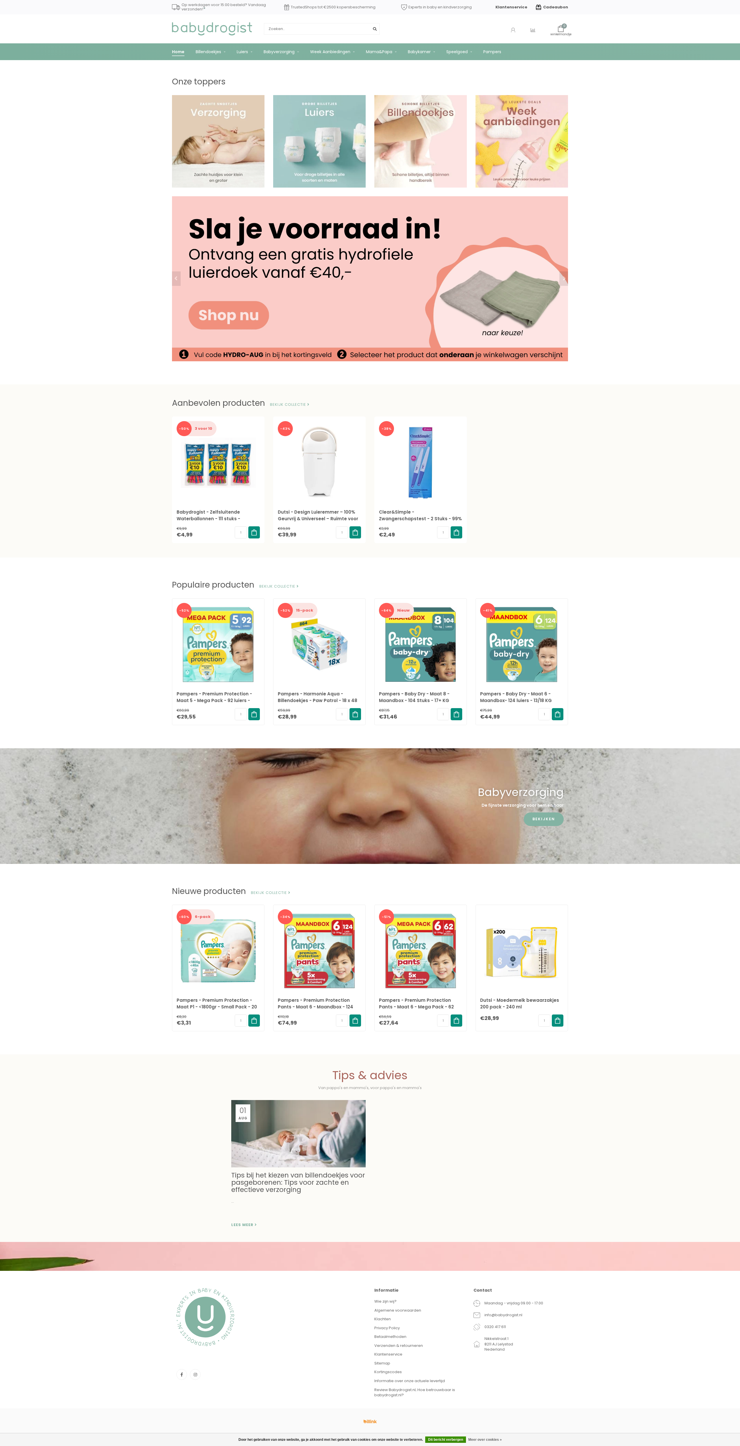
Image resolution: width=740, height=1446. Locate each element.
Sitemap (382, 1363)
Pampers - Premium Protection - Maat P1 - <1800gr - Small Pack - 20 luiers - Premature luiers (217, 1007)
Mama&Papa (379, 52)
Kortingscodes (388, 1372)
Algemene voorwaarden (397, 1310)
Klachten (382, 1319)
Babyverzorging (279, 52)
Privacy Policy (387, 1328)
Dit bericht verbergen (445, 1440)
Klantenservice (511, 7)
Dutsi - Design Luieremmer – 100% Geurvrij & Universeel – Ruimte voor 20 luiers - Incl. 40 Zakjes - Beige (318, 518)
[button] (176, 278)
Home (178, 52)
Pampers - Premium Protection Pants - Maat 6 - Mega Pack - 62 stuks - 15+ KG (416, 1007)
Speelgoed (457, 52)
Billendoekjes (208, 52)
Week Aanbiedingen (330, 52)
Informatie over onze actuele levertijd (409, 1381)
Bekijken (543, 819)
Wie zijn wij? (385, 1301)
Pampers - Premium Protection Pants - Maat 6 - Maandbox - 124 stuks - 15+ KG (315, 1007)
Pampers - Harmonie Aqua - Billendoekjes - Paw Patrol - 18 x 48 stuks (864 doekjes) (317, 700)
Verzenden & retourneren (398, 1345)
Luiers (242, 52)
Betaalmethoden (390, 1336)
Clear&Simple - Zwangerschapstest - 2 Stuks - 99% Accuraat (420, 518)
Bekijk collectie (288, 405)
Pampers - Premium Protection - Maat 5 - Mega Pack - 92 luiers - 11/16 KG (214, 700)
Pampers (492, 52)
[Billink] (370, 1421)
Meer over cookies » (485, 1440)
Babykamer (419, 52)
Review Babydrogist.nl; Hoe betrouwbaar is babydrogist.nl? (414, 1392)
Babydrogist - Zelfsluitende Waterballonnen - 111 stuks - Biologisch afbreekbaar (208, 518)
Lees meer (243, 1224)
